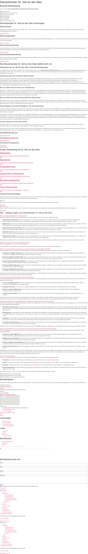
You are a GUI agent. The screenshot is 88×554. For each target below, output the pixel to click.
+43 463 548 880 (50, 360)
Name (1, 462)
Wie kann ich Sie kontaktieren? (7, 356)
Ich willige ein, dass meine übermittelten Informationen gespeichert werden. (19, 486)
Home (4, 492)
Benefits (7, 501)
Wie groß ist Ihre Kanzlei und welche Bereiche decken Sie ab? (15, 242)
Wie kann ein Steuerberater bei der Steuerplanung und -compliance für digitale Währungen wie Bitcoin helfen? (27, 301)
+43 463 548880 (4, 392)
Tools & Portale (6, 505)
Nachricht (2, 475)
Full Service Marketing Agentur (17, 446)
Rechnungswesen (9, 495)
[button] (44, 216)
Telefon (2, 471)
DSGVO (2, 484)
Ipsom (7, 446)
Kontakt (4, 507)
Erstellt (1, 446)
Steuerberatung (9, 496)
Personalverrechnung (10, 498)
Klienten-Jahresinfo (7, 512)
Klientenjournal (6, 510)
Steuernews (5, 509)
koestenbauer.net (29, 367)
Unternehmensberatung (11, 499)
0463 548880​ (3, 147)
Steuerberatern (10, 198)
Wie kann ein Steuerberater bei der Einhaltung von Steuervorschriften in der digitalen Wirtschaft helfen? (25, 249)
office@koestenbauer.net (9, 138)
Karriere (4, 504)
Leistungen (5, 493)
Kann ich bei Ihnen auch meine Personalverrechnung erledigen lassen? (17, 277)
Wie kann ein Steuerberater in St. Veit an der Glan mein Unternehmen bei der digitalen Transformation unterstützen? (28, 328)
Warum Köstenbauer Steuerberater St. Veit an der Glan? (13, 215)
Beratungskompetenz (35, 124)
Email (1, 466)
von (5, 446)
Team (4, 502)
